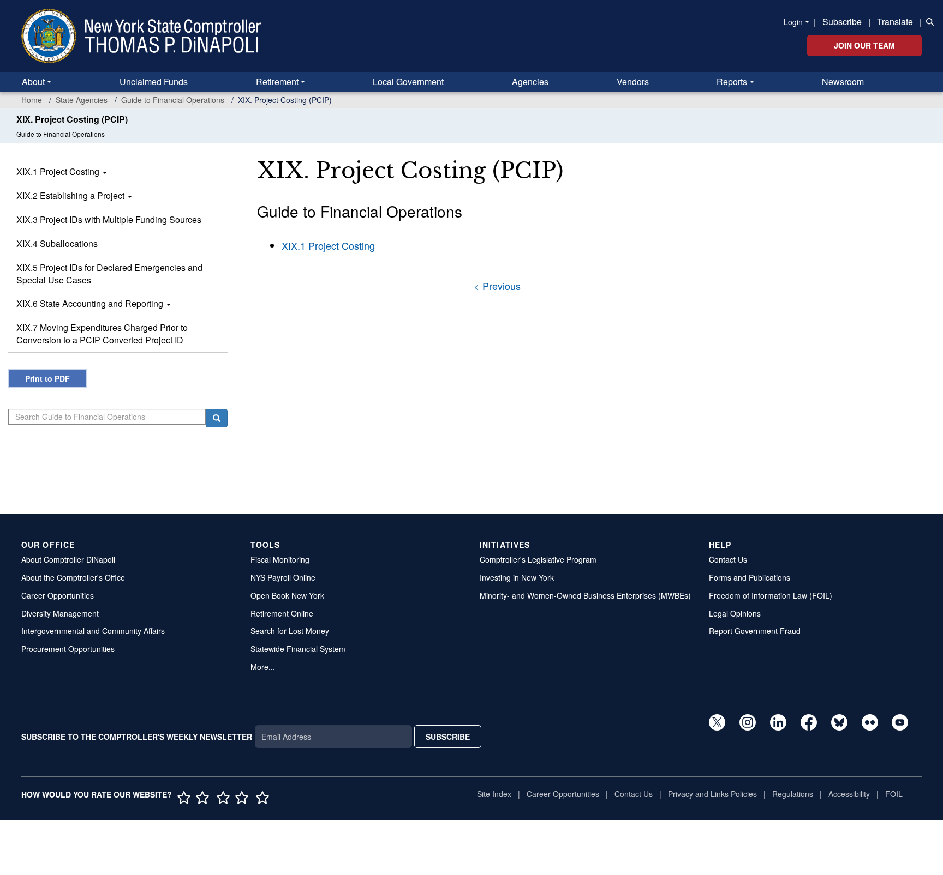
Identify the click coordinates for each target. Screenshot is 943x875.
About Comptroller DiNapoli (68, 559)
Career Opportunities (57, 595)
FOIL (894, 793)
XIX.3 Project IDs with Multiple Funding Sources (108, 219)
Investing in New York (517, 577)
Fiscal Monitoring (279, 559)
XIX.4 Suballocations (57, 243)
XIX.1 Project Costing (59, 171)
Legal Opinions (735, 613)
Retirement (277, 81)
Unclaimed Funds (154, 81)
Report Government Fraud (755, 630)
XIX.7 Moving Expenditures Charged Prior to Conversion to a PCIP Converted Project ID (102, 333)
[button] (928, 20)
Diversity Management (60, 613)
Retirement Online (281, 613)
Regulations (792, 793)
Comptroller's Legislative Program (538, 559)
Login (793, 21)
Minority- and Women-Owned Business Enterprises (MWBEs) (585, 595)
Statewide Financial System (297, 648)
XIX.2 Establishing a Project (71, 195)
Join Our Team (864, 45)
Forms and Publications (749, 577)
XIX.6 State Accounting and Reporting (90, 303)
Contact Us (728, 559)
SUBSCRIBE (448, 736)
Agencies (530, 81)
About (33, 81)
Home (31, 99)
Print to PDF (47, 378)
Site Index (494, 793)
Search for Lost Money (289, 630)
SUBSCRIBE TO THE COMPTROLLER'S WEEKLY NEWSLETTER (136, 736)
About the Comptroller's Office (73, 577)
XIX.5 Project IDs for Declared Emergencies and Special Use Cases (109, 273)
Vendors (633, 81)
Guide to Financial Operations (172, 99)
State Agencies (82, 99)
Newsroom (843, 81)
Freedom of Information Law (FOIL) (770, 595)
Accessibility (849, 793)
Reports (732, 81)
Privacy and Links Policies (712, 793)
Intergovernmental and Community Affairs (93, 630)
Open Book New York (287, 595)
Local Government (408, 81)
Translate (895, 21)
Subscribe (842, 21)
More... (262, 666)
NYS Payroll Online (282, 577)
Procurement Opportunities (68, 648)
